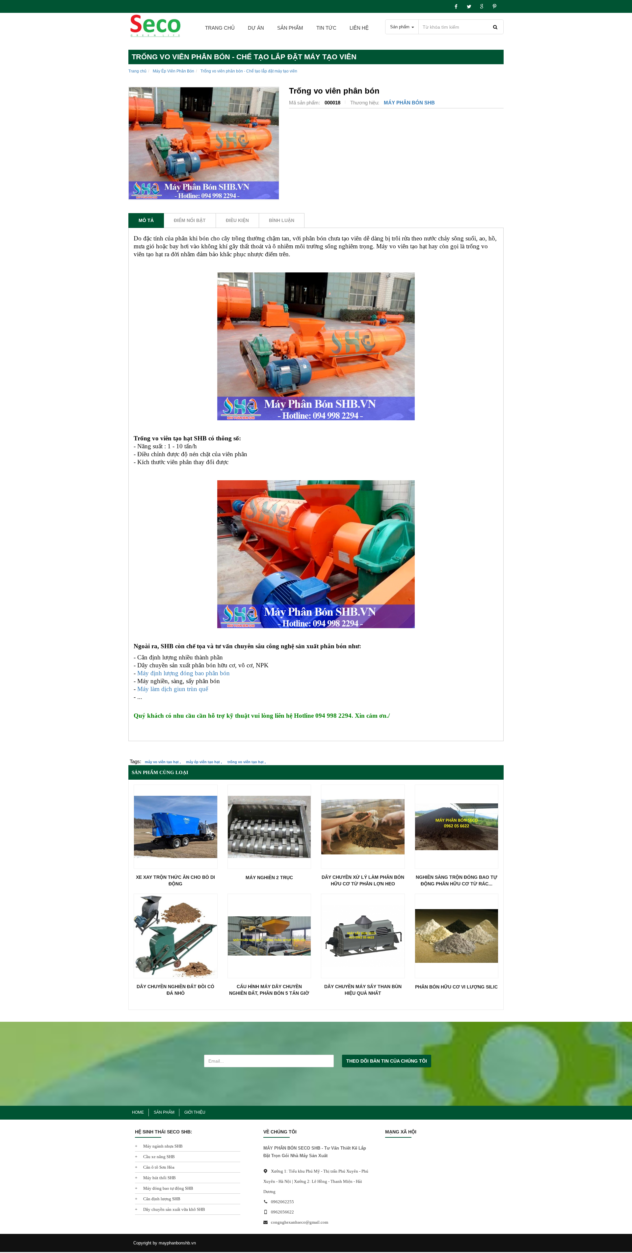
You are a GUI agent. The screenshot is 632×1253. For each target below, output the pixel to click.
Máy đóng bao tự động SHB (167, 1188)
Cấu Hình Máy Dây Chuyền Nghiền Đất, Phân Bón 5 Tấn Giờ (269, 990)
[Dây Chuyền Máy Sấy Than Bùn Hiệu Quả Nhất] (363, 936)
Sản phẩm (290, 28)
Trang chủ (220, 28)
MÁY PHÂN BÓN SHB (409, 102)
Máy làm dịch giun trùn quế (172, 688)
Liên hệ (359, 28)
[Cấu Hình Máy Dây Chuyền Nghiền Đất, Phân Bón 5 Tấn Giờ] (269, 936)
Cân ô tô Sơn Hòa (158, 1167)
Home (138, 1112)
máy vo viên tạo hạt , (163, 762)
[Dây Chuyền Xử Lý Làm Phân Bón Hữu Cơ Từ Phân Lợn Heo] (363, 827)
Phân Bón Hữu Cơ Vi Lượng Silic (456, 986)
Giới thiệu (194, 1112)
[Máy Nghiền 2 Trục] (269, 827)
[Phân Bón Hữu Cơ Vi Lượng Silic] (456, 936)
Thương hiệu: (365, 102)
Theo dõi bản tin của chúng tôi (386, 1061)
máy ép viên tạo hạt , (204, 762)
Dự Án (256, 28)
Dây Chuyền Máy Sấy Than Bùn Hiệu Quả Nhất (363, 990)
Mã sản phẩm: (305, 102)
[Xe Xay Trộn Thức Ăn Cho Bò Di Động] (175, 827)
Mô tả (146, 220)
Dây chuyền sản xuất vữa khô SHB (173, 1209)
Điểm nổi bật (190, 220)
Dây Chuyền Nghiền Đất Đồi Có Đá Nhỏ (175, 990)
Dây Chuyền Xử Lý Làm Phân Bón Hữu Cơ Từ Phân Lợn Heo (363, 880)
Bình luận (281, 220)
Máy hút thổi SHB (159, 1177)
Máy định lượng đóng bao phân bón (183, 673)
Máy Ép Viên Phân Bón (173, 71)
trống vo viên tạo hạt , (246, 762)
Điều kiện (237, 220)
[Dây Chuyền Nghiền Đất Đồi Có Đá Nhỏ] (175, 936)
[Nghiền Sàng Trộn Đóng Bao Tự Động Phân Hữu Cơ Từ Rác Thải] (456, 827)
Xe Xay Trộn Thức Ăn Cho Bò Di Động (175, 880)
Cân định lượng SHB (161, 1198)
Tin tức (326, 28)
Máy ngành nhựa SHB (162, 1146)
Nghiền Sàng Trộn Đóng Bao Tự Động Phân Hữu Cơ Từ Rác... (456, 880)
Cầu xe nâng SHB (158, 1156)
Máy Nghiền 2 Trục (269, 877)
